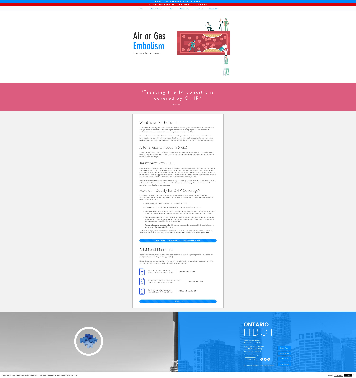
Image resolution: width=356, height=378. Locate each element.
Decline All (339, 375)
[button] (172, 8)
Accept (348, 375)
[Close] (354, 375)
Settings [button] (330, 375)
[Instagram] (268, 359)
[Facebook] (261, 359)
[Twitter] (265, 359)
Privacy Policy (73, 375)
